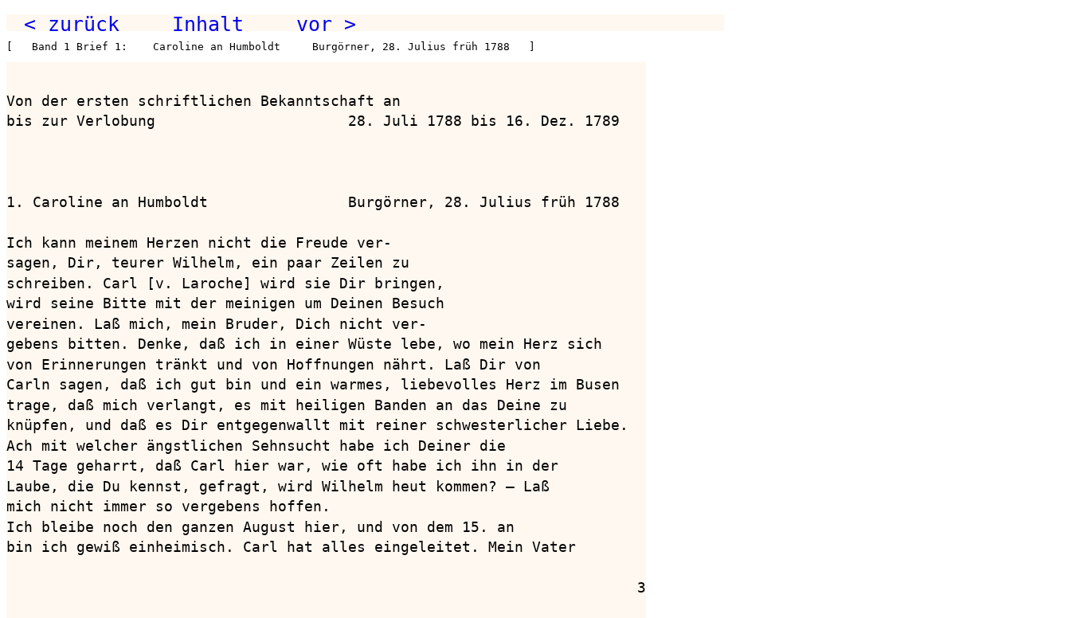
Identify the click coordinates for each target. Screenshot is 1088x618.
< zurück (71, 24)
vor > (326, 24)
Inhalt (208, 24)
